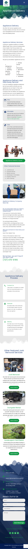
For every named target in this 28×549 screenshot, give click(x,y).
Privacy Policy (8, 537)
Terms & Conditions (18, 537)
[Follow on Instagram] (18, 533)
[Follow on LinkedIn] (15, 533)
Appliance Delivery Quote (14, 160)
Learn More (14, 387)
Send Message (19, 523)
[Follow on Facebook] (10, 533)
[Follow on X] (13, 533)
